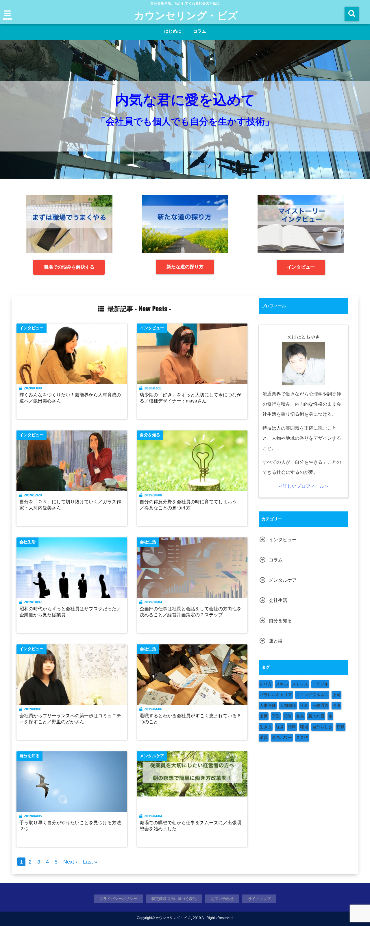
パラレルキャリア (276, 694)
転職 (340, 726)
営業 (276, 716)
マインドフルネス (312, 694)
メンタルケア (283, 580)
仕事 (304, 705)
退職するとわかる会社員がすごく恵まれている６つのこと (190, 718)
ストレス (300, 684)
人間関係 (288, 705)
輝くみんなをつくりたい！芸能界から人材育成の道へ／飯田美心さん (70, 397)
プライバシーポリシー (118, 899)
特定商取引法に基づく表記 (174, 899)
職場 (304, 726)
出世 (264, 716)
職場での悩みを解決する (69, 267)
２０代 (302, 737)
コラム (199, 31)
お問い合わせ (222, 899)
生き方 (266, 726)
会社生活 (278, 600)
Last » (90, 862)
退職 (264, 737)
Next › (70, 862)
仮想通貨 (320, 705)
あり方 (266, 684)
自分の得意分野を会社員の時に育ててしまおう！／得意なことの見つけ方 (190, 504)
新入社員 (316, 716)
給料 (292, 726)
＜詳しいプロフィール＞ (303, 486)
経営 (280, 726)
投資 (288, 716)
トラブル (320, 684)
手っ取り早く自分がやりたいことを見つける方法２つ (70, 825)
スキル (282, 684)
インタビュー (301, 267)
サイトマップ (259, 899)
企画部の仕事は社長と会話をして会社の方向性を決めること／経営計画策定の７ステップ (190, 611)
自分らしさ (322, 726)
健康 (336, 705)
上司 (336, 694)
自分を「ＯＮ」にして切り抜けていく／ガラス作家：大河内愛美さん (70, 504)
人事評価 (268, 705)
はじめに (173, 31)
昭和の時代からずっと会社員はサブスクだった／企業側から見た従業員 (70, 611)
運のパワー (282, 737)
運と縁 (276, 640)
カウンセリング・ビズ (186, 15)
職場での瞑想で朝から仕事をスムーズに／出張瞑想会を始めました (190, 825)
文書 (300, 716)
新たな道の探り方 (185, 266)
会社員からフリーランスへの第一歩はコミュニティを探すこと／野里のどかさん (70, 718)
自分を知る (280, 620)
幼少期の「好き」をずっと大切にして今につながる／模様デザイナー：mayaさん (190, 397)
